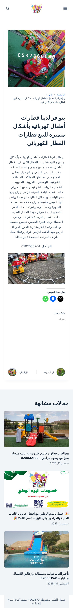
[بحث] (7, 8)
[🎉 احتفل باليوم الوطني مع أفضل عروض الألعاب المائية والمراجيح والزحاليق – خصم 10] (36, 489)
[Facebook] (58, 344)
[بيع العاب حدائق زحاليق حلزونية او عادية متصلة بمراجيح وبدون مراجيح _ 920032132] (36, 429)
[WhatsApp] (58, 354)
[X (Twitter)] (42, 344)
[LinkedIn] (26, 344)
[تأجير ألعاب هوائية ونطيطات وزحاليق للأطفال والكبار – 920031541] (36, 549)
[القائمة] (65, 8)
